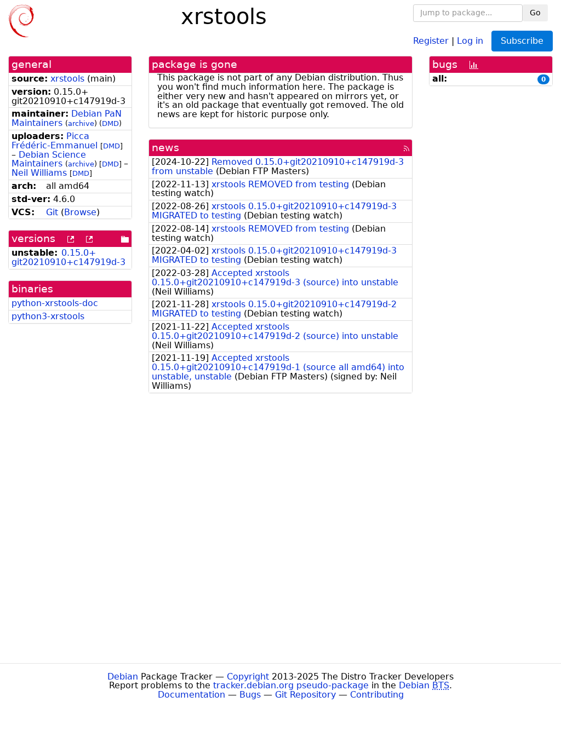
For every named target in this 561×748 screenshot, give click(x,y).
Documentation (191, 694)
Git (52, 212)
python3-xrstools (48, 316)
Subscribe (522, 41)
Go (535, 12)
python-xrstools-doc (55, 303)
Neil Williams (39, 173)
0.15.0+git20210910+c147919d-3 (68, 257)
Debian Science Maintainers (49, 159)
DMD (110, 123)
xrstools (67, 78)
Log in (470, 40)
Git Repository (305, 694)
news (165, 147)
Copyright (248, 676)
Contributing (377, 694)
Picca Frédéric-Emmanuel (55, 141)
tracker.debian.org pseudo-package (291, 685)
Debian (122, 676)
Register (431, 40)
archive (81, 123)
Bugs (250, 694)
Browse (80, 212)
